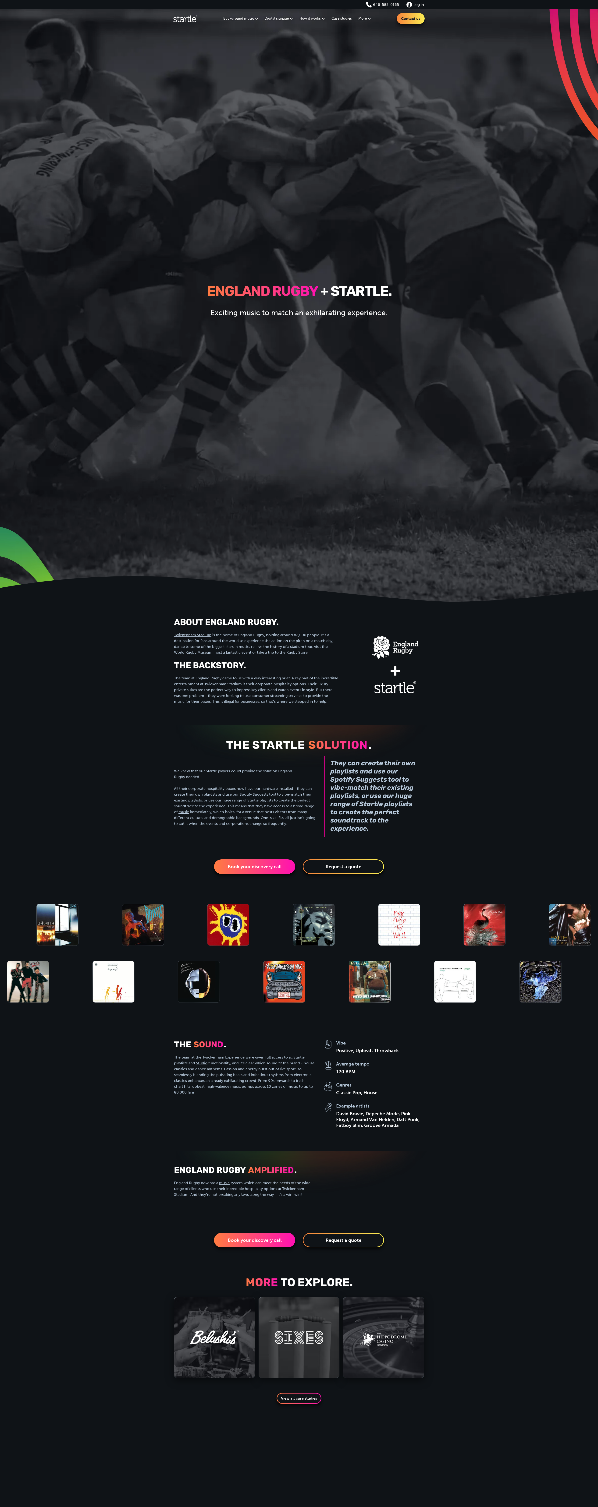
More (362, 18)
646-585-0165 (386, 4)
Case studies (341, 18)
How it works (310, 18)
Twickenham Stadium (192, 635)
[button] (240, 18)
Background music (238, 18)
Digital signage (277, 18)
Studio (201, 1063)
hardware (269, 788)
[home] (185, 18)
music (183, 812)
